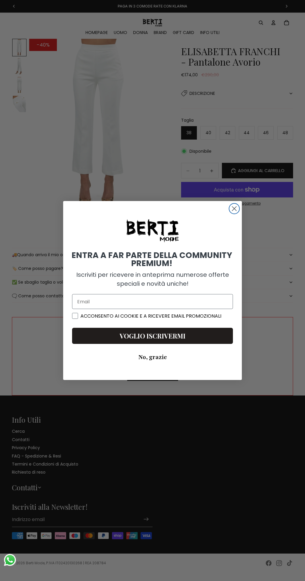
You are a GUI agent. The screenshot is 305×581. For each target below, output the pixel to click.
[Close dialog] (234, 208)
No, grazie (152, 357)
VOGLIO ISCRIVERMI (153, 335)
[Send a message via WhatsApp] (10, 560)
